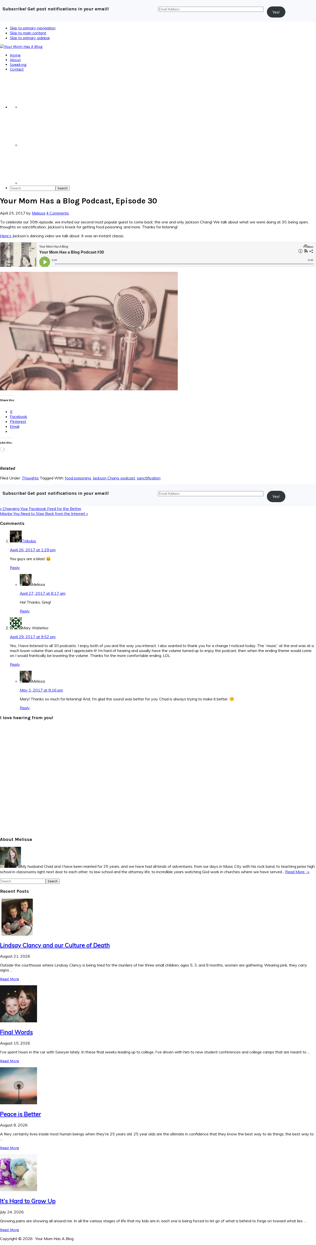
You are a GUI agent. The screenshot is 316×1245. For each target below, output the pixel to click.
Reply (15, 567)
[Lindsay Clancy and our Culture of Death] (18, 934)
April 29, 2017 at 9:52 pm (33, 636)
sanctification (148, 477)
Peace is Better (20, 1114)
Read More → (297, 871)
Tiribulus (29, 540)
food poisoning (78, 477)
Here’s (5, 235)
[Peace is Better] (18, 1102)
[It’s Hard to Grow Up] (18, 1189)
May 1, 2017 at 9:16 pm (41, 690)
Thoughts (30, 477)
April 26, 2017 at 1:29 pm (33, 549)
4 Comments (57, 213)
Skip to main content (28, 32)
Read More (9, 979)
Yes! (276, 12)
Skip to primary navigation (33, 27)
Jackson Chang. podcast (114, 477)
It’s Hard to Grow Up (28, 1201)
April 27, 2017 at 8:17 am (42, 593)
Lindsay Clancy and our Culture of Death (55, 945)
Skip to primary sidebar (30, 37)
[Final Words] (18, 1020)
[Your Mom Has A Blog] (21, 46)
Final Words (16, 1032)
